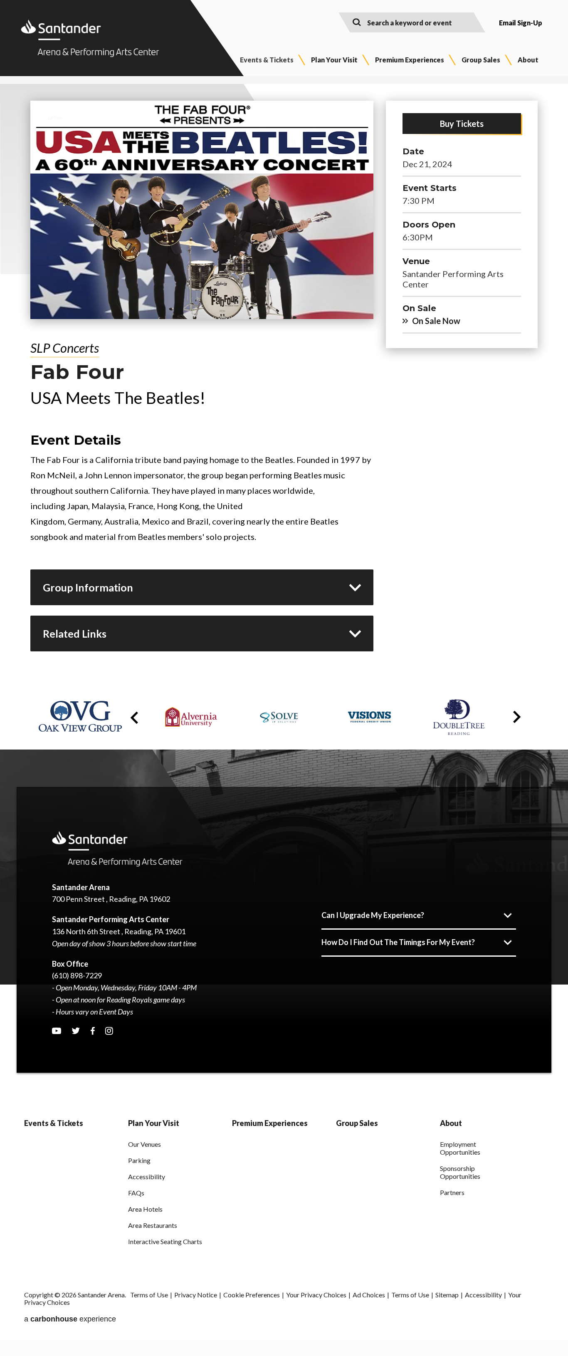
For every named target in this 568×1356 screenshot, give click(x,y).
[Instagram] (109, 1030)
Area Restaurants (152, 1225)
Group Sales (481, 60)
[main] (284, 384)
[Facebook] (92, 1031)
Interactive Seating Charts (165, 1241)
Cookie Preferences (251, 1295)
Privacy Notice (195, 1295)
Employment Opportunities (460, 1148)
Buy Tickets (462, 124)
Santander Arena (90, 38)
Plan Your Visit (334, 60)
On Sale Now (436, 321)
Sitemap (447, 1295)
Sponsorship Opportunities (460, 1172)
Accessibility (146, 1176)
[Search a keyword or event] (357, 21)
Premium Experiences (409, 60)
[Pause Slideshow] (518, 702)
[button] (134, 718)
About (528, 60)
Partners (452, 1192)
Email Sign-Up (520, 23)
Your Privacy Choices (316, 1295)
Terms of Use (149, 1295)
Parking (139, 1160)
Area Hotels (145, 1209)
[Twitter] (76, 1030)
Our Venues (144, 1144)
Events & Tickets (267, 60)
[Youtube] (56, 1030)
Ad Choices (369, 1295)
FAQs (136, 1193)
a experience (70, 1319)
